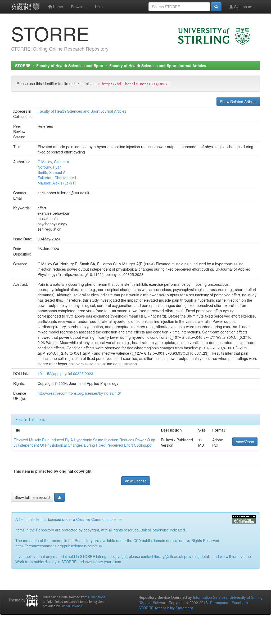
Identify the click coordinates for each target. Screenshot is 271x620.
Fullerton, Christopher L (57, 177)
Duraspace (219, 602)
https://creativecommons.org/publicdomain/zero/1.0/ (58, 545)
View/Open (245, 441)
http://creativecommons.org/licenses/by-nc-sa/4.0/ (79, 393)
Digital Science (71, 606)
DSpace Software (153, 602)
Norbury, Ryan (50, 167)
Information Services (210, 597)
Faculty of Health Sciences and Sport (69, 65)
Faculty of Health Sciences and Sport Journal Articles (157, 65)
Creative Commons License (99, 519)
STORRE (22, 65)
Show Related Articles (238, 101)
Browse (77, 6)
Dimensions (96, 597)
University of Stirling (246, 597)
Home (57, 6)
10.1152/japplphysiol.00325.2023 (65, 373)
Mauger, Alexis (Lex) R (57, 183)
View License (136, 480)
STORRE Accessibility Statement (165, 607)
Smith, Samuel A (51, 172)
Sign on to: (243, 6)
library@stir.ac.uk (168, 556)
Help (99, 6)
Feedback (240, 602)
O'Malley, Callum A (53, 161)
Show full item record (32, 497)
